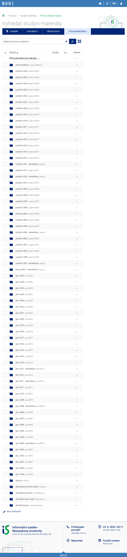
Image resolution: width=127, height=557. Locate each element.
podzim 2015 (27, 139)
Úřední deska (53, 31)
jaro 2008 (24, 412)
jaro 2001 (24, 461)
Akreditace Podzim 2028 (37, 486)
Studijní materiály (28, 15)
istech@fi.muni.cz (78, 533)
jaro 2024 (24, 294)
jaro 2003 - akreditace (35, 443)
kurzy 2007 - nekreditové (38, 269)
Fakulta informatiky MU (41, 534)
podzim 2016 (27, 133)
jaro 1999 (24, 474)
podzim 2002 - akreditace (38, 232)
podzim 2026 (27, 71)
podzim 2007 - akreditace (38, 263)
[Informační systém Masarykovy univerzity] (7, 3)
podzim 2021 (27, 102)
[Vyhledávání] (107, 4)
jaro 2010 (24, 393)
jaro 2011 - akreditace (35, 381)
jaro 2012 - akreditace (35, 368)
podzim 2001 (27, 244)
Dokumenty (32, 31)
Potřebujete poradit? (77, 528)
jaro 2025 (24, 288)
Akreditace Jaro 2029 (34, 499)
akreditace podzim (32, 492)
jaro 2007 (24, 418)
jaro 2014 (24, 356)
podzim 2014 (27, 145)
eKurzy (22, 480)
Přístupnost (108, 544)
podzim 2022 (27, 95)
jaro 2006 (24, 424)
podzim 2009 (27, 188)
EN (114, 3)
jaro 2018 (24, 331)
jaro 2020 (24, 319)
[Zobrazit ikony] (79, 41)
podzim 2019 (27, 114)
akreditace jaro (29, 505)
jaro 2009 (24, 399)
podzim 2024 (27, 83)
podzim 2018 (27, 120)
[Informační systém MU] (3, 15)
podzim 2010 (27, 182)
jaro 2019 (24, 325)
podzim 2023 (27, 89)
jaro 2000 (24, 468)
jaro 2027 (24, 275)
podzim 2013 (27, 151)
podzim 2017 (27, 126)
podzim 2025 (27, 77)
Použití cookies (111, 540)
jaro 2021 (24, 312)
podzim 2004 (27, 219)
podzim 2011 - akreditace (38, 164)
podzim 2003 (27, 226)
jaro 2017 (24, 337)
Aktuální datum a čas (111, 530)
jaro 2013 (24, 362)
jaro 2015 (24, 350)
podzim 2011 (27, 170)
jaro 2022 (24, 306)
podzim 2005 (27, 213)
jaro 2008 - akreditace (35, 406)
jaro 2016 (24, 343)
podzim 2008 (27, 195)
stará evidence (29, 64)
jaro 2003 (24, 449)
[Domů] (100, 4)
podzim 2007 (27, 201)
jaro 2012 (24, 374)
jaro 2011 (24, 387)
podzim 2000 (27, 250)
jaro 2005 (24, 430)
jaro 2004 (24, 437)
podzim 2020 (27, 108)
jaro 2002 (24, 455)
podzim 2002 (27, 238)
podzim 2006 (27, 207)
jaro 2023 (24, 300)
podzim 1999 (27, 257)
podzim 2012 (27, 157)
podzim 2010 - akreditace (38, 176)
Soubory (13, 15)
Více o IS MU (17, 534)
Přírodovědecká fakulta (50, 15)
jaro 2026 (24, 281)
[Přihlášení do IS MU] (121, 4)
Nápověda (77, 540)
